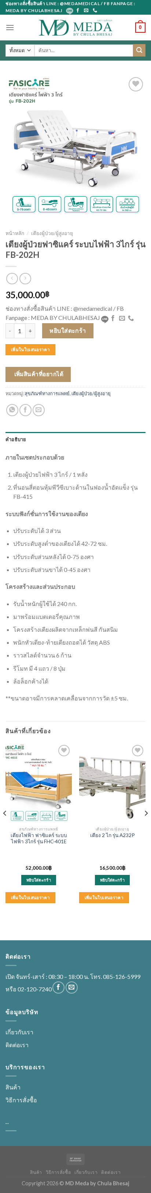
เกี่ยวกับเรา (19, 1031)
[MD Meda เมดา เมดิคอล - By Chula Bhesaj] (75, 27)
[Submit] (139, 50)
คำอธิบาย (15, 439)
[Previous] (5, 828)
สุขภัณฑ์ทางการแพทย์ (47, 393)
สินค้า (13, 1087)
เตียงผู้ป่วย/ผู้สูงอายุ (52, 233)
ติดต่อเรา (17, 1044)
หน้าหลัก (14, 233)
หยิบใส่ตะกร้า (67, 330)
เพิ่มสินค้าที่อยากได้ (39, 374)
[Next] (146, 828)
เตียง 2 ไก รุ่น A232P (112, 835)
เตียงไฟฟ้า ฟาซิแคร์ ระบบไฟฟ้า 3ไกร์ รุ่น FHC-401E (39, 838)
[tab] (75, 439)
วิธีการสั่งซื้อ (21, 1099)
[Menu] (9, 27)
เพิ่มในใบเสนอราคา (30, 349)
